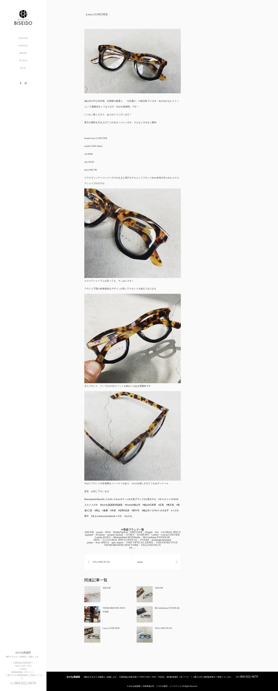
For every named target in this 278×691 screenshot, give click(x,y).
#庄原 (126, 510)
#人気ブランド (136, 499)
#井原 (113, 510)
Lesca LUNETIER (111, 628)
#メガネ (118, 516)
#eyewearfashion (106, 516)
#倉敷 (105, 510)
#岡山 (97, 510)
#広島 (161, 505)
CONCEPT (23, 38)
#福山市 (136, 505)
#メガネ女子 (162, 510)
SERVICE (23, 45)
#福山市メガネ (149, 510)
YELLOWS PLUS (163, 628)
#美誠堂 (119, 505)
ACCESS (23, 60)
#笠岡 (121, 510)
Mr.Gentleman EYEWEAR (167, 608)
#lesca (99, 499)
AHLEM (106, 588)
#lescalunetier (90, 499)
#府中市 (135, 510)
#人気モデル (150, 499)
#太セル (95, 516)
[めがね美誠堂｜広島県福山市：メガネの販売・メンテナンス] (23, 23)
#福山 (145, 505)
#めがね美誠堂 (107, 505)
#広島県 (152, 505)
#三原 (89, 510)
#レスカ (106, 499)
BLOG (23, 68)
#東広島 (170, 505)
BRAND (23, 53)
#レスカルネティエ (119, 499)
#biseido (128, 505)
